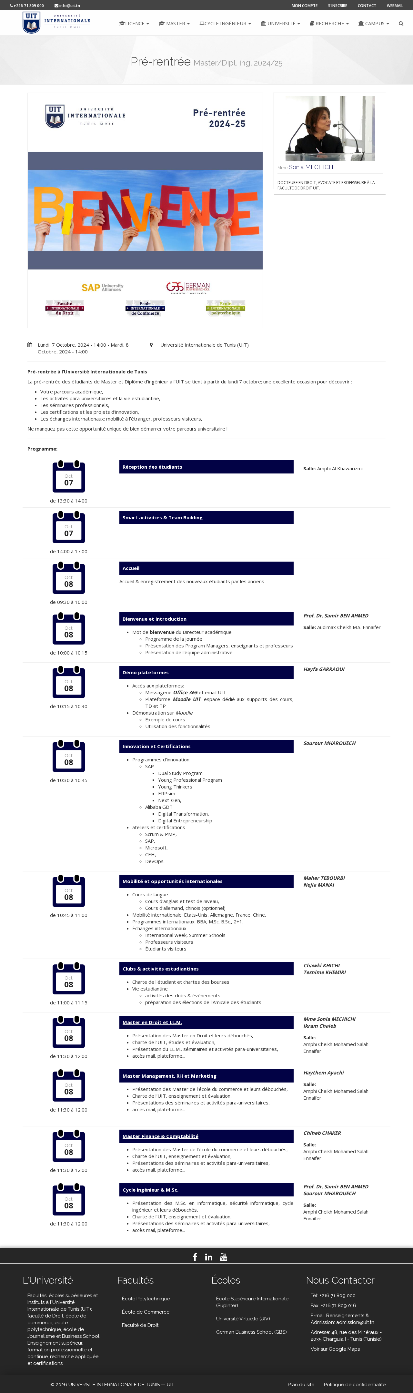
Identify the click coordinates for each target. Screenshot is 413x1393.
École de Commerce (145, 1312)
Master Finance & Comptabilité (160, 1136)
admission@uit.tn (355, 1322)
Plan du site (301, 1385)
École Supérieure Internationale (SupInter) (252, 1302)
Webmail (395, 5)
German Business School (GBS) (251, 1332)
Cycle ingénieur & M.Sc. (150, 1189)
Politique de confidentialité (355, 1385)
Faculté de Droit (140, 1325)
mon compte (304, 5)
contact (367, 5)
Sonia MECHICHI (305, 167)
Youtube (223, 1257)
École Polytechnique (146, 1299)
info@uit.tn (69, 5)
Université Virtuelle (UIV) (243, 1319)
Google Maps (344, 1349)
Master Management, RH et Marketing (170, 1076)
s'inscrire (337, 5)
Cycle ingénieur (226, 23)
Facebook (195, 1257)
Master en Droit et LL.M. (152, 1022)
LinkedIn (208, 1257)
